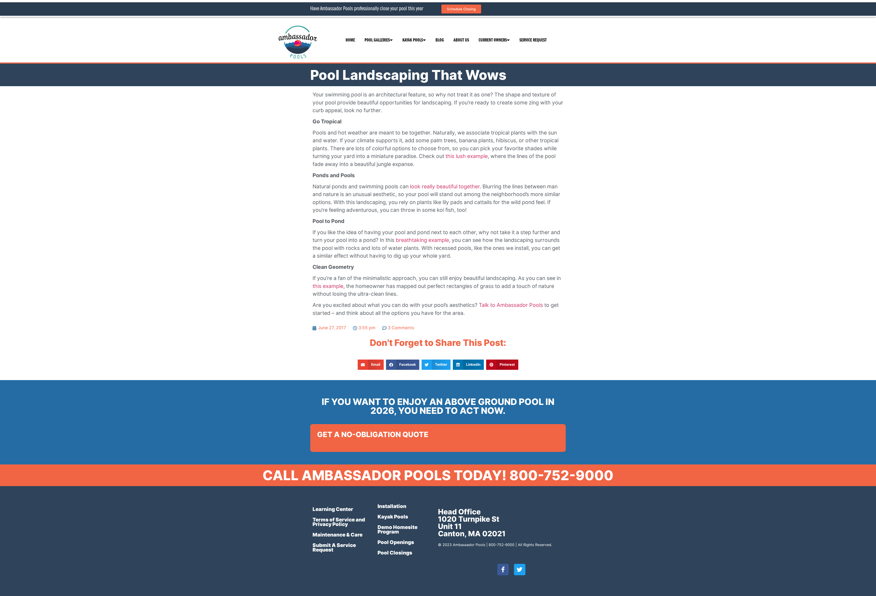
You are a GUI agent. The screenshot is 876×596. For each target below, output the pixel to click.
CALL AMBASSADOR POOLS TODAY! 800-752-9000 (438, 475)
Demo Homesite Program (397, 529)
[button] (371, 365)
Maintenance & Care (337, 535)
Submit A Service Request (334, 547)
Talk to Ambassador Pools (511, 305)
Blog (439, 40)
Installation (392, 506)
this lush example (467, 156)
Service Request (533, 40)
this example (328, 286)
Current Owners (493, 40)
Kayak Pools (412, 40)
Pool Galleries (377, 40)
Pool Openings (396, 542)
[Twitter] (519, 569)
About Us (461, 40)
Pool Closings (395, 553)
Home (350, 40)
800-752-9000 (501, 544)
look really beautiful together (445, 186)
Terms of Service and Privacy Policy (339, 522)
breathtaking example (422, 240)
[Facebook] (503, 569)
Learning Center (333, 509)
